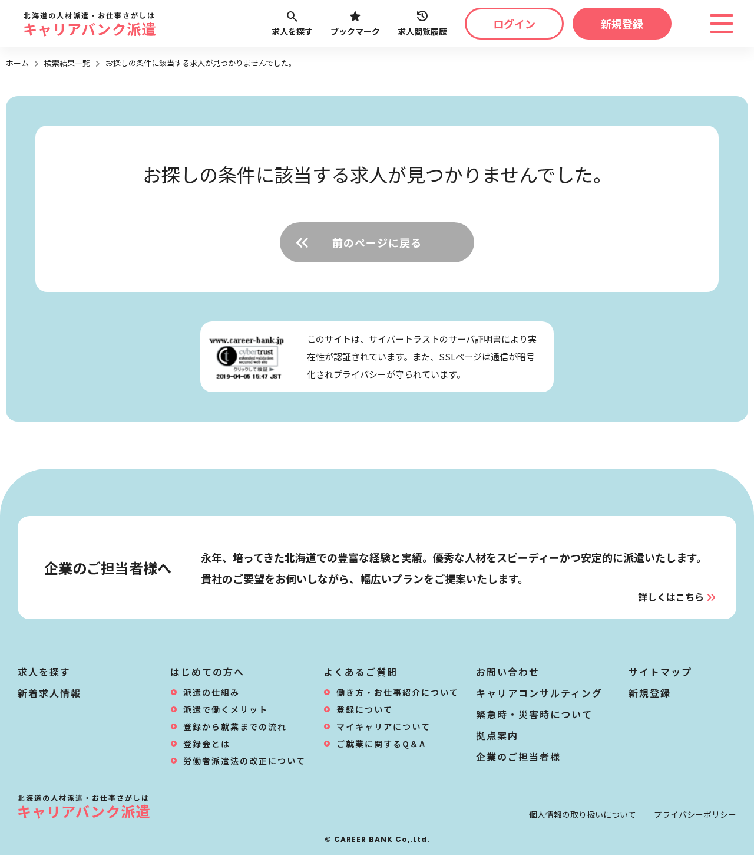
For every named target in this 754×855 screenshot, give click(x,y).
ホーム (17, 62)
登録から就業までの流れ (235, 726)
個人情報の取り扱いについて (582, 814)
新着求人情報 (49, 693)
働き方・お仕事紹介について (397, 692)
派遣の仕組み (211, 692)
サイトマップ (660, 671)
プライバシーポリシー (695, 814)
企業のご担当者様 (518, 756)
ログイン (514, 23)
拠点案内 (497, 735)
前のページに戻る (377, 242)
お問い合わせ (508, 671)
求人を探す (292, 31)
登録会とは (206, 743)
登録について (364, 709)
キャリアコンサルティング (539, 693)
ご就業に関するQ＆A (381, 743)
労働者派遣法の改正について (244, 761)
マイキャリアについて (383, 726)
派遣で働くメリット (225, 709)
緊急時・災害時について (534, 714)
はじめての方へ (207, 671)
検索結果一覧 (67, 62)
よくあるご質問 (360, 671)
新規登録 (622, 23)
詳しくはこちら (671, 596)
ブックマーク (355, 31)
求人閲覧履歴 (422, 31)
